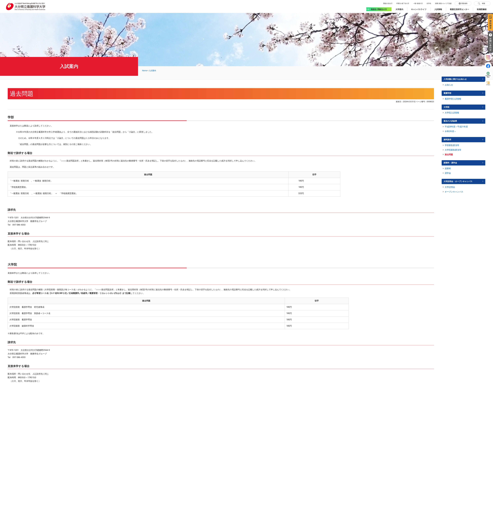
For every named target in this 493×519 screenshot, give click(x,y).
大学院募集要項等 (453, 150)
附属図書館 (482, 9)
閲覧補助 (464, 3)
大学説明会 (450, 187)
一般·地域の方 (418, 3)
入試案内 (152, 71)
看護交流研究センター (459, 9)
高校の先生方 (387, 3)
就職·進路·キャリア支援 (443, 3)
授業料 (448, 168)
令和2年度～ (450, 131)
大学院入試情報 (452, 112)
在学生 (429, 3)
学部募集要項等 (452, 145)
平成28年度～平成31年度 (456, 126)
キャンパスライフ (418, 9)
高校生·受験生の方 (379, 9)
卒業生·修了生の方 (402, 3)
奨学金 (448, 173)
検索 (483, 3)
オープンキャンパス (454, 191)
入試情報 (438, 9)
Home (144, 71)
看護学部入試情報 (453, 99)
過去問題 (449, 154)
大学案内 (399, 9)
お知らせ (449, 85)
